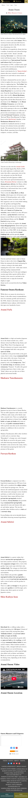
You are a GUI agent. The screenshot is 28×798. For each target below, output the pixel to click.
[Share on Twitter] (14, 748)
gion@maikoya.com (21, 771)
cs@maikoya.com (22, 777)
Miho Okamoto (12, 13)
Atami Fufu (6, 309)
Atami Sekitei (7, 522)
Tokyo (5, 761)
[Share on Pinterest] (16, 748)
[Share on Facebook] (11, 748)
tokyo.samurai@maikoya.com (14, 782)
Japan (12, 5)
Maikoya (3, 5)
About (16, 761)
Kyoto (10, 761)
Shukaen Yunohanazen (12, 378)
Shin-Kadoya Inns (9, 596)
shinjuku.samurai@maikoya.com (14, 790)
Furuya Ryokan (8, 453)
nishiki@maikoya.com (21, 769)
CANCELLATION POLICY (9, 766)
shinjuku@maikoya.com (14, 786)
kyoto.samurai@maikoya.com (14, 775)
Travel (8, 5)
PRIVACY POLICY (21, 766)
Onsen (15, 5)
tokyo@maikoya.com (22, 779)
